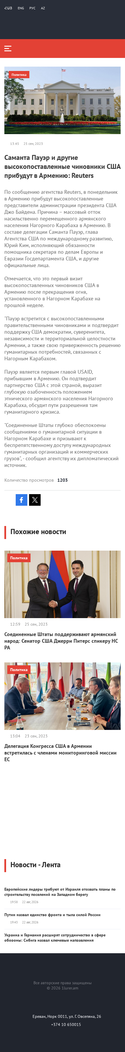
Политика (19, 74)
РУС (32, 8)
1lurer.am (70, 988)
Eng (21, 8)
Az (43, 8)
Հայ (8, 8)
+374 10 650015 (66, 1024)
